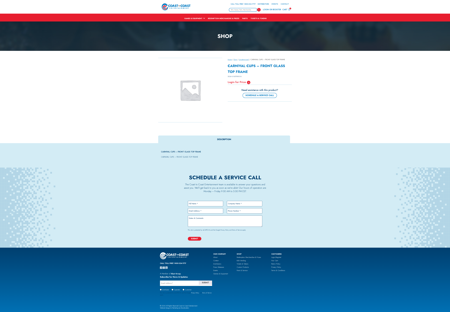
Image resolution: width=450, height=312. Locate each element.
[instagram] (164, 268)
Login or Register (272, 9)
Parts (245, 18)
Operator (177, 289)
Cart (286, 9)
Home (230, 59)
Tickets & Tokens (259, 18)
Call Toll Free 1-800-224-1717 (243, 4)
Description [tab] (224, 139)
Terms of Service (237, 230)
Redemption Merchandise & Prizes (223, 18)
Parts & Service (242, 270)
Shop (235, 59)
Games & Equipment (193, 18)
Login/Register (276, 257)
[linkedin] (166, 268)
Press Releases (218, 267)
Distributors (263, 4)
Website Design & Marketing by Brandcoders (174, 308)
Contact (285, 4)
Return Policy (275, 264)
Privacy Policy (225, 230)
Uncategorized (244, 59)
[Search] (259, 10)
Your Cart (274, 260)
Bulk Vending (241, 260)
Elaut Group (176, 274)
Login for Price (237, 82)
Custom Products (243, 267)
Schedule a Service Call (260, 95)
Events (275, 4)
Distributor (165, 289)
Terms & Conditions (278, 270)
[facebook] (161, 268)
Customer (188, 289)
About (215, 257)
